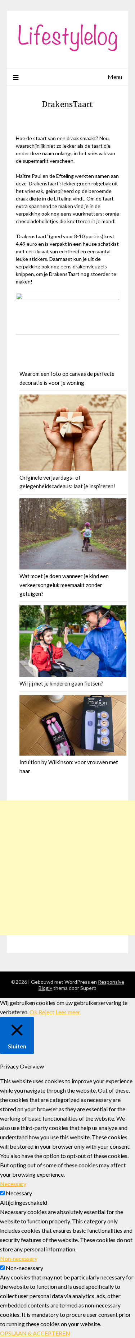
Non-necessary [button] (18, 1258)
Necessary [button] (13, 1183)
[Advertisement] (67, 868)
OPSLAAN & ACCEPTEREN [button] (35, 1333)
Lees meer (67, 1012)
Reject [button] (46, 1012)
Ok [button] (33, 1012)
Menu (115, 76)
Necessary (19, 1193)
